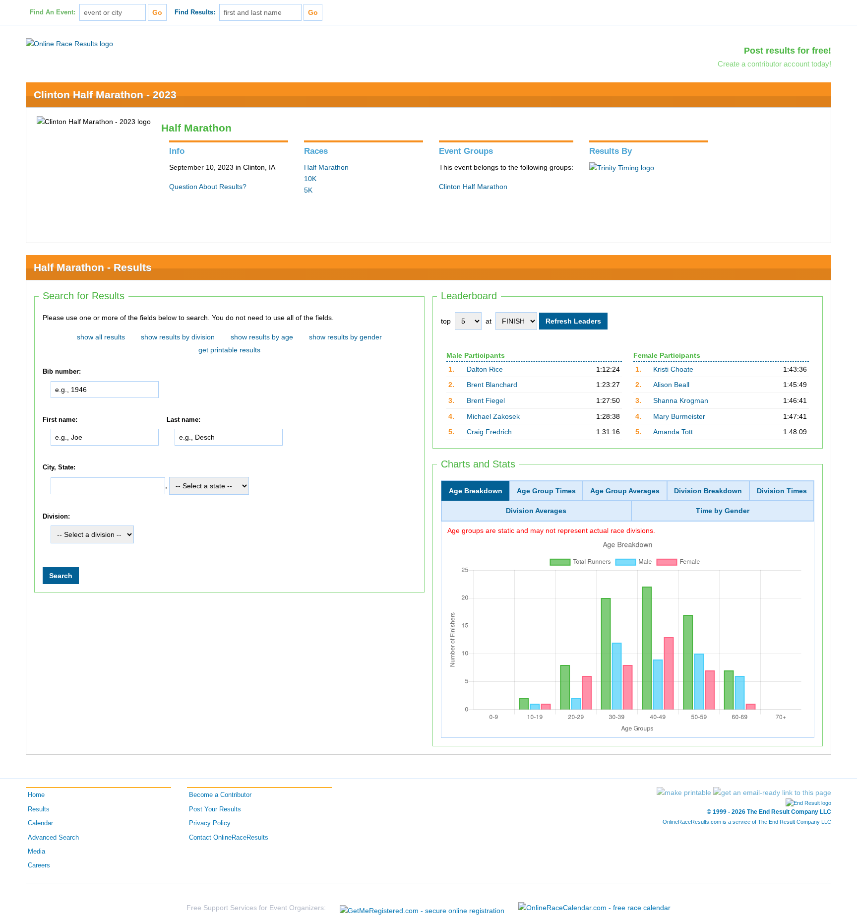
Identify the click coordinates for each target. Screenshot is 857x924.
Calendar (40, 823)
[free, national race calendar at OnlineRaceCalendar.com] (594, 908)
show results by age (262, 337)
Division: (56, 516)
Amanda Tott (673, 432)
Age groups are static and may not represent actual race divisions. (551, 530)
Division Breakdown (708, 491)
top (446, 321)
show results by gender (345, 337)
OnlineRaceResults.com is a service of (747, 822)
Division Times (782, 491)
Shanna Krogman (680, 400)
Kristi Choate (673, 369)
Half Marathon (326, 167)
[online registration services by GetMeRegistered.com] (422, 908)
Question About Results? (207, 187)
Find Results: (195, 12)
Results (39, 809)
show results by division (178, 337)
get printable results (229, 350)
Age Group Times (546, 491)
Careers (39, 865)
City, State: (59, 467)
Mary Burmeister (679, 416)
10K (310, 179)
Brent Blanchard (492, 385)
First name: (60, 419)
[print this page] (684, 792)
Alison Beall (671, 385)
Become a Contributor (220, 795)
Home (36, 795)
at (488, 321)
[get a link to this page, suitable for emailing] (772, 792)
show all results (101, 337)
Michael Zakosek (493, 416)
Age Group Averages (625, 491)
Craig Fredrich (489, 432)
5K (308, 190)
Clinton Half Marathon (473, 187)
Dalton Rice (485, 369)
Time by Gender (722, 511)
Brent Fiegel (486, 400)
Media (36, 851)
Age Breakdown (475, 491)
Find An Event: (52, 12)
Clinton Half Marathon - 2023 (105, 94)
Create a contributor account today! (774, 64)
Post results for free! (787, 51)
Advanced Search (53, 837)
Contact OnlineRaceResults (228, 837)
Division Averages (536, 511)
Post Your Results (215, 809)
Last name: (183, 419)
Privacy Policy (210, 823)
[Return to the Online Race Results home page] (69, 43)
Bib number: (62, 371)
